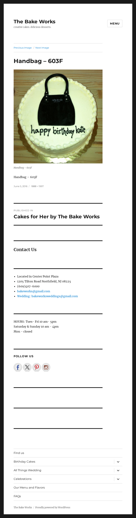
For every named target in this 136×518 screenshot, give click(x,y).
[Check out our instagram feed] (46, 367)
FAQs (17, 496)
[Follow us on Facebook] (18, 367)
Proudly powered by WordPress (52, 507)
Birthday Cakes (24, 461)
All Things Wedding (27, 470)
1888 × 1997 (37, 186)
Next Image (42, 47)
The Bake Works (34, 22)
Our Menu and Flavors (29, 487)
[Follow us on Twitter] (27, 367)
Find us (19, 453)
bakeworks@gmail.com (33, 291)
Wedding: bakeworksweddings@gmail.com (47, 296)
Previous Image (23, 47)
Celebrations (23, 479)
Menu (115, 23)
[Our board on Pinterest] (36, 367)
